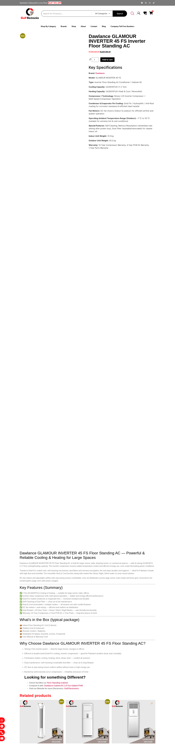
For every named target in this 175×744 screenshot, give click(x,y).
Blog (107, 26)
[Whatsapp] (149, 3)
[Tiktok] (153, 3)
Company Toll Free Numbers (125, 26)
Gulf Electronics (71, 293)
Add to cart (107, 59)
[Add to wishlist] (24, 37)
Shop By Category (45, 26)
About (86, 26)
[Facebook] (142, 3)
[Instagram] (146, 3)
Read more (120, 358)
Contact (97, 26)
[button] (132, 13)
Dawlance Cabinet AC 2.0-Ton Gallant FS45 (63, 290)
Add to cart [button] (28, 364)
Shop (77, 26)
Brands (64, 26)
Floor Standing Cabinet (57, 288)
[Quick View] (21, 364)
